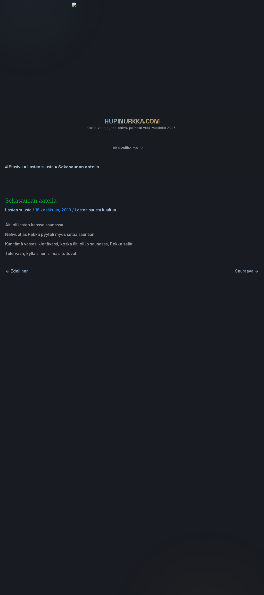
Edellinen (17, 271)
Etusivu (16, 166)
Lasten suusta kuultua (95, 209)
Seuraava (246, 271)
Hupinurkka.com (132, 121)
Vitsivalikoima (125, 148)
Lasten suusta (40, 166)
